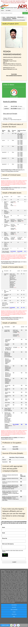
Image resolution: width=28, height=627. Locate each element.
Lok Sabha (8, 10)
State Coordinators (14, 609)
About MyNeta (14, 604)
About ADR (14, 607)
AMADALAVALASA (6, 18)
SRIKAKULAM (20, 17)
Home (2, 10)
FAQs (14, 616)
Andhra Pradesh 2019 (11, 17)
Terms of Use (14, 614)
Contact (14, 611)
